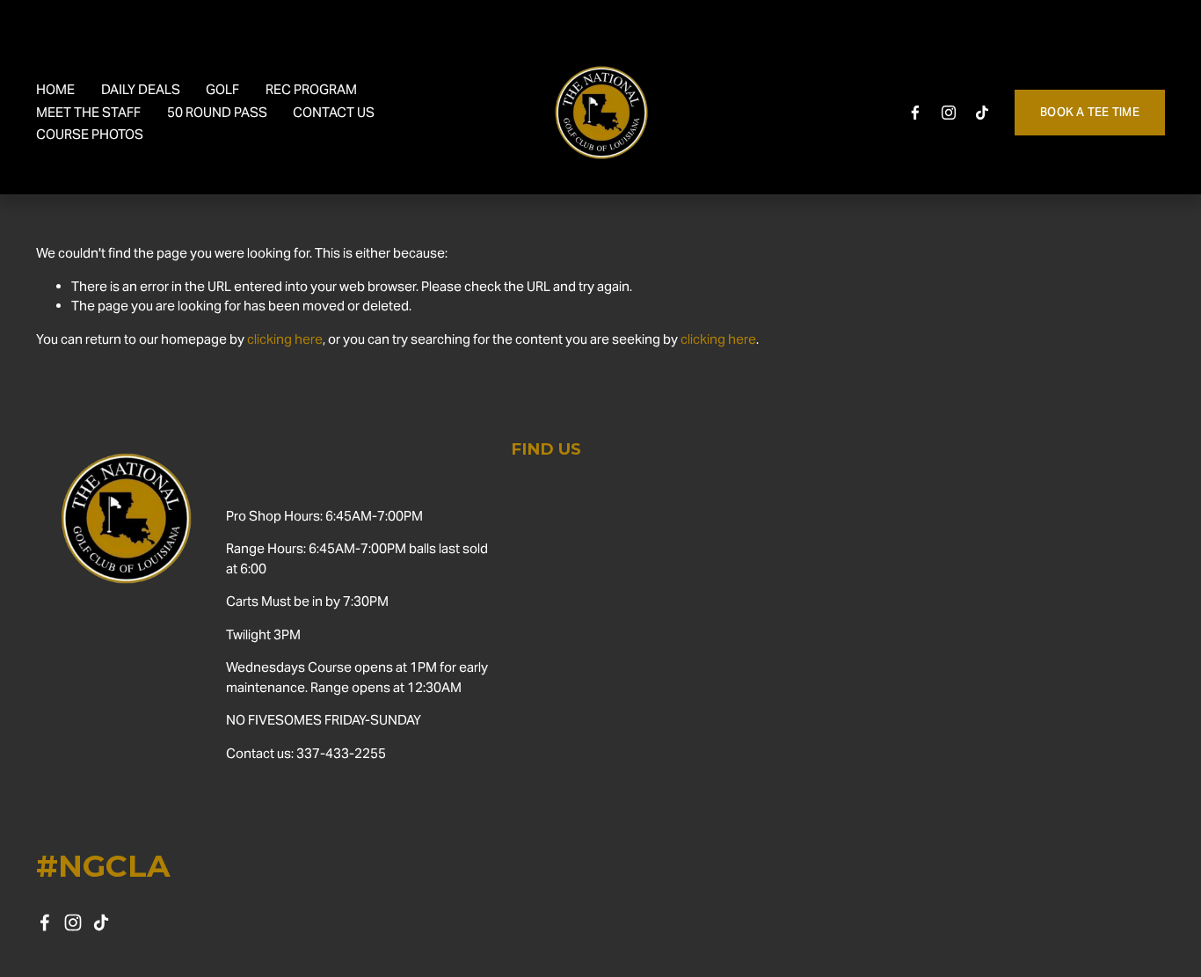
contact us (334, 112)
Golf (222, 89)
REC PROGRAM (311, 89)
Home (55, 89)
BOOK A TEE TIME (1089, 112)
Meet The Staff (88, 112)
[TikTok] (982, 112)
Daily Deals (140, 89)
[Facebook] (915, 112)
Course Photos (89, 134)
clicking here (285, 339)
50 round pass (217, 112)
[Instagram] (948, 112)
